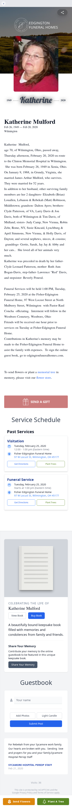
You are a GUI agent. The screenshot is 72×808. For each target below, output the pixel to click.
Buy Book (36, 615)
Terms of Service (45, 792)
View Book (17, 615)
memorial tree (46, 372)
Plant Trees (50, 463)
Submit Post (36, 723)
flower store (43, 377)
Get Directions (21, 463)
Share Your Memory (22, 664)
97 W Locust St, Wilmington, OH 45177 (36, 457)
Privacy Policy (26, 792)
